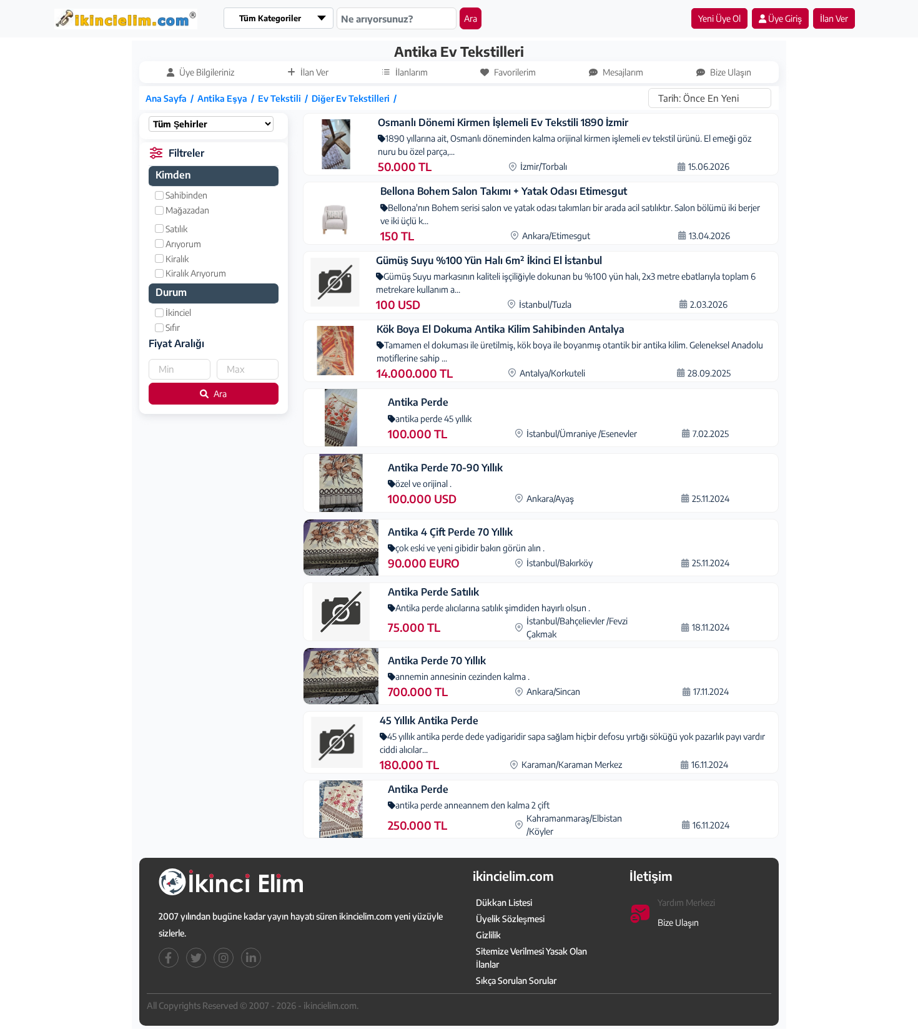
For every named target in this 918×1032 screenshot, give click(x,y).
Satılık (175, 229)
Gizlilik (488, 935)
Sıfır (172, 327)
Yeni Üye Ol (719, 18)
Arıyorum (182, 243)
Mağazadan (186, 210)
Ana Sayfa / (171, 98)
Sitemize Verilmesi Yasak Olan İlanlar (531, 958)
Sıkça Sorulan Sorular (516, 980)
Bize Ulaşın (678, 922)
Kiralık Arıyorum (195, 273)
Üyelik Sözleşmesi (510, 918)
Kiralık (176, 258)
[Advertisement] (73, 229)
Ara (470, 18)
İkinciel (177, 312)
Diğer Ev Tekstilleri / (356, 98)
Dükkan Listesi (504, 902)
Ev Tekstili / (285, 98)
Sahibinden (185, 195)
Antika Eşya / (227, 98)
